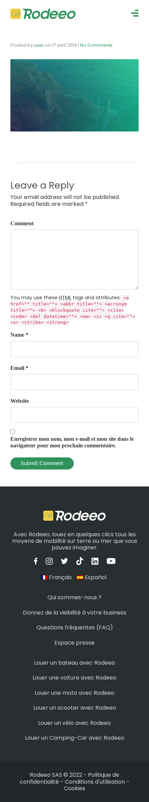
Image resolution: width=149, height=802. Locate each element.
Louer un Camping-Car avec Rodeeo (74, 738)
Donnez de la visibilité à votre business (74, 613)
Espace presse (74, 643)
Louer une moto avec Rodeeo (74, 693)
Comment (22, 223)
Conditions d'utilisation (95, 782)
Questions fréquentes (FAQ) (74, 627)
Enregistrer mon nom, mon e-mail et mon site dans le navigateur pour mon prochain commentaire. (72, 442)
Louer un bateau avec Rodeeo (74, 663)
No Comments (96, 45)
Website (19, 401)
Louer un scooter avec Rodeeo (74, 708)
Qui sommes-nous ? (74, 597)
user (39, 45)
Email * (19, 368)
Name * (19, 335)
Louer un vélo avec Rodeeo (74, 723)
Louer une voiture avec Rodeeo (74, 678)
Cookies (74, 788)
